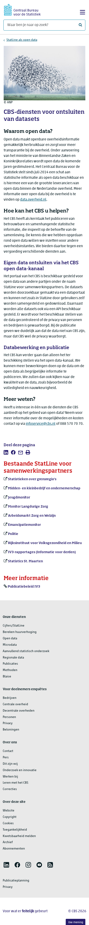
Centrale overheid (15, 704)
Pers (6, 757)
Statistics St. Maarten (25, 561)
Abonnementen (14, 848)
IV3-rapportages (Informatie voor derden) (42, 552)
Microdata (10, 644)
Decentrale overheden (18, 710)
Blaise (7, 676)
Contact (8, 751)
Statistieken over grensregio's (32, 479)
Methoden (10, 670)
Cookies (8, 823)
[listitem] (6, 452)
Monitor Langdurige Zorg (28, 506)
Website (8, 810)
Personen (9, 717)
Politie (13, 534)
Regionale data (13, 657)
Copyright (9, 817)
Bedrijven (9, 698)
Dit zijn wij (10, 763)
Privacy (8, 723)
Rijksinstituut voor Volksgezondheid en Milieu (45, 543)
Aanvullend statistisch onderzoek (26, 651)
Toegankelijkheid (15, 829)
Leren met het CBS (15, 782)
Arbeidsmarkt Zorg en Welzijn (32, 515)
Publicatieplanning (16, 880)
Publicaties (10, 663)
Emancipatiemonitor (24, 524)
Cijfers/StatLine (13, 625)
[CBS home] (22, 9)
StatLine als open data (21, 40)
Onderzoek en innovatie (20, 770)
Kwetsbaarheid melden (19, 836)
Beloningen (11, 729)
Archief (8, 842)
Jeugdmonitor (19, 497)
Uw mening (75, 922)
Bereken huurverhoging (20, 632)
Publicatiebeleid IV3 (24, 586)
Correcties (10, 789)
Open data (10, 638)
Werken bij (10, 776)
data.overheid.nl (33, 200)
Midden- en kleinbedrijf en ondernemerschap (44, 488)
